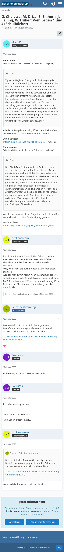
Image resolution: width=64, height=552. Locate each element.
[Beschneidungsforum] (17, 4)
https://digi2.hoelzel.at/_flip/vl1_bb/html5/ (24, 141)
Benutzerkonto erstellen (43, 521)
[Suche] (45, 4)
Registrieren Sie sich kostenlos (22, 511)
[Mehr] (59, 54)
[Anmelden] (53, 4)
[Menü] (60, 4)
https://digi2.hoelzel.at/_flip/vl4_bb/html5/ (24, 225)
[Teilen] (60, 33)
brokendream (33, 294)
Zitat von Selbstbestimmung (24, 453)
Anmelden (14, 521)
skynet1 (9, 27)
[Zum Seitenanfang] (59, 547)
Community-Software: (32, 547)
